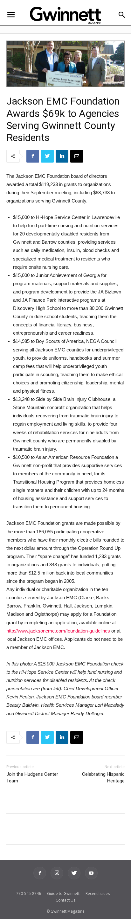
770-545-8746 (28, 893)
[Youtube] (91, 873)
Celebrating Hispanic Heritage (103, 777)
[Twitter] (74, 873)
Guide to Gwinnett (63, 893)
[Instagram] (57, 873)
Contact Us (65, 900)
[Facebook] (39, 873)
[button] (122, 15)
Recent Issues (98, 893)
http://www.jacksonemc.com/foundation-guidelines (58, 630)
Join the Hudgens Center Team (32, 777)
